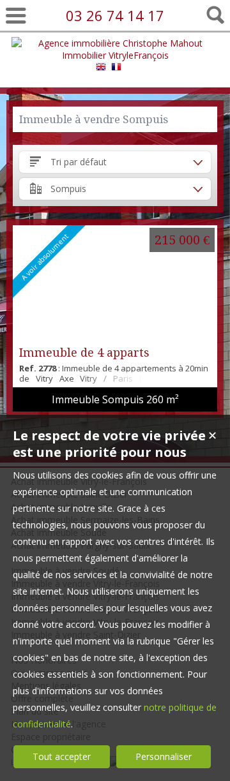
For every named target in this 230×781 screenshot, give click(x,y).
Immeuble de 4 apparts (84, 352)
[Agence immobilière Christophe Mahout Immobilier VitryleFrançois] (115, 55)
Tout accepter (62, 756)
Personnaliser (163, 756)
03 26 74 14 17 (115, 15)
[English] (101, 69)
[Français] (116, 69)
